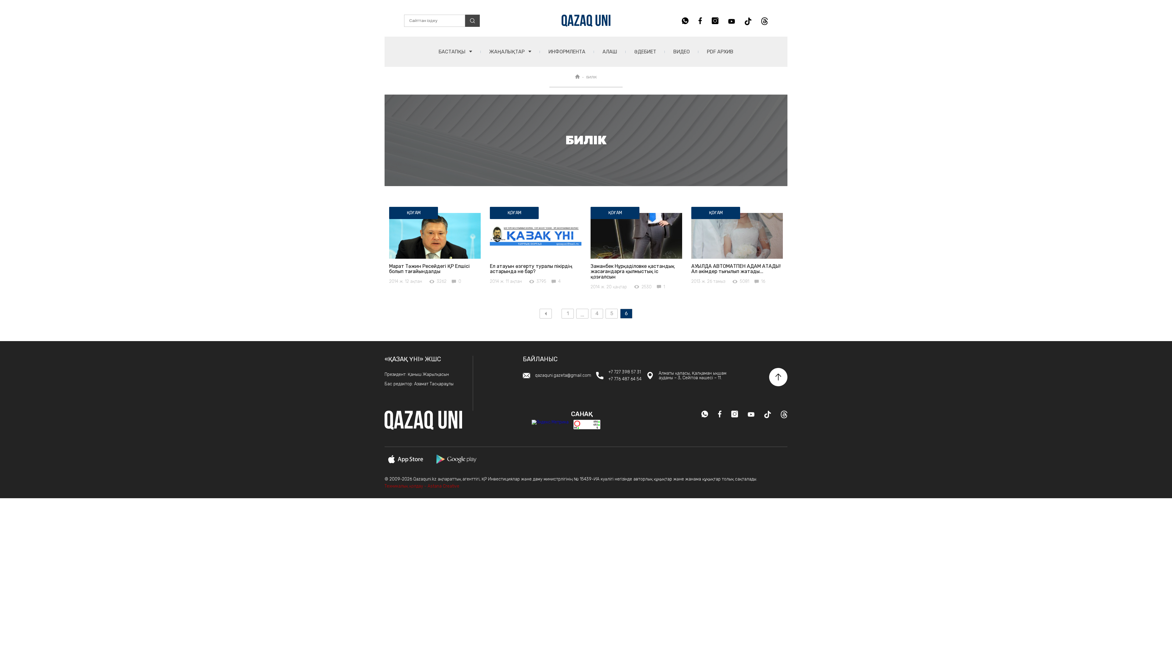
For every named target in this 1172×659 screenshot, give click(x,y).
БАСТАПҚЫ (453, 52)
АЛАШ (609, 52)
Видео (681, 52)
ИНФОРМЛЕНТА (566, 52)
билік (591, 77)
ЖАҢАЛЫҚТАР (507, 52)
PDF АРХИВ (720, 52)
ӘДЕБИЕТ (645, 52)
